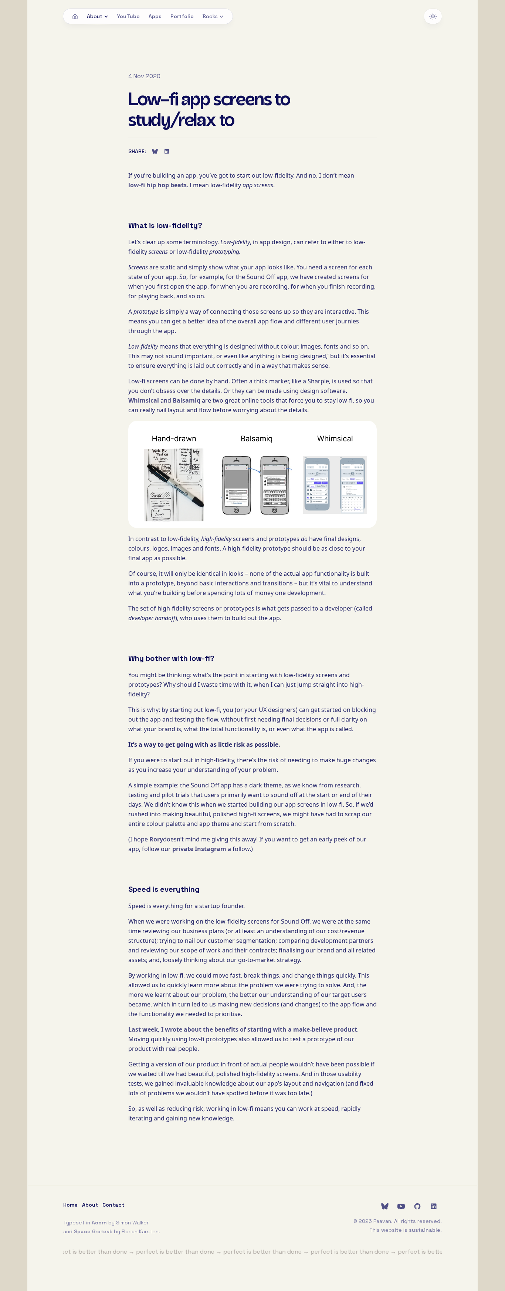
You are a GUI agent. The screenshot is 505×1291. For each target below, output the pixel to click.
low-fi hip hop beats (157, 185)
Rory (156, 839)
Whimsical (143, 400)
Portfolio (182, 16)
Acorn (99, 1222)
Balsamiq (186, 400)
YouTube (128, 16)
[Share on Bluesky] (155, 151)
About (94, 16)
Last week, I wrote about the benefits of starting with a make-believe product (242, 1029)
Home (70, 1204)
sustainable (424, 1230)
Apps (155, 16)
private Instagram (199, 849)
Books (210, 16)
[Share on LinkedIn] (167, 151)
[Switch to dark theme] (433, 16)
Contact (113, 1204)
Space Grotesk (93, 1231)
